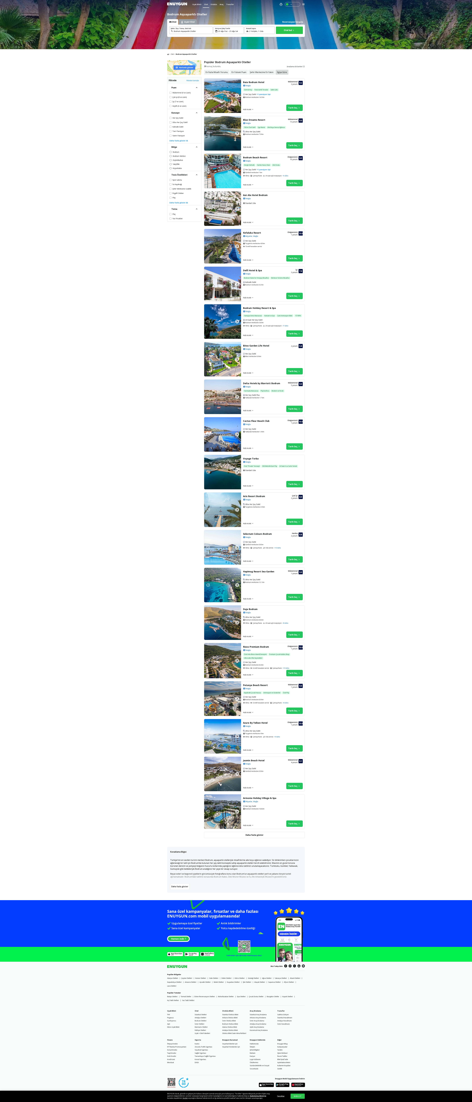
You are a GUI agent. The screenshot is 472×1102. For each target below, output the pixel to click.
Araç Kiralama (255, 1011)
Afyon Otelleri (289, 982)
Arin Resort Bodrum (254, 496)
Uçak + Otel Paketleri (202, 1033)
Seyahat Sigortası (201, 1050)
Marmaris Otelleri (201, 1027)
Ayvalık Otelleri (205, 982)
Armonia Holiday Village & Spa (259, 798)
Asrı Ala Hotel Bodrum (255, 195)
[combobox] (192, 31)
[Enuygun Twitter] (294, 966)
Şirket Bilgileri (255, 1050)
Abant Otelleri (295, 978)
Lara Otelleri (171, 986)
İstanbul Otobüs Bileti (230, 1014)
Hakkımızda (254, 1044)
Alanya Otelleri (172, 978)
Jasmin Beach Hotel (254, 760)
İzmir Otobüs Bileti (229, 1021)
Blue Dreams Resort (254, 119)
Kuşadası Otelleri (233, 982)
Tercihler (281, 1096)
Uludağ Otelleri (253, 978)
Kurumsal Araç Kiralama (259, 1030)
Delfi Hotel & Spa (252, 270)
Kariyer (252, 1056)
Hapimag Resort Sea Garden (258, 571)
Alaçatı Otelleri (259, 982)
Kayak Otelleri (287, 996)
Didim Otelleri (226, 978)
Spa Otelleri (241, 996)
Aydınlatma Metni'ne (258, 1096)
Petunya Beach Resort (255, 685)
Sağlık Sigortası (200, 1053)
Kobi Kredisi (171, 1056)
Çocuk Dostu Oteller (256, 996)
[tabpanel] (236, 31)
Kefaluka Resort (252, 232)
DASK (197, 1062)
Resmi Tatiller (282, 1056)
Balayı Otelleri (172, 996)
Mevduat (170, 1062)
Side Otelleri (213, 978)
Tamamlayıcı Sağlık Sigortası (205, 1056)
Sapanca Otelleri (274, 982)
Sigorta (198, 1040)
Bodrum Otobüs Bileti (230, 1024)
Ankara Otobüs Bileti (229, 1018)
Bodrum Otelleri (200, 1021)
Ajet (168, 1024)
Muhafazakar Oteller (226, 996)
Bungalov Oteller (273, 996)
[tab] (172, 22)
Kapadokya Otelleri (174, 982)
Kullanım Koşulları (283, 1065)
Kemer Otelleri (200, 978)
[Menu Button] (292, 4)
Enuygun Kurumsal (230, 1040)
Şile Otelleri (247, 982)
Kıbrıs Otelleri (240, 978)
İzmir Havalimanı (283, 1024)
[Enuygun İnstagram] (290, 966)
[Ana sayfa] (168, 54)
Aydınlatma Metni (283, 1062)
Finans (170, 1040)
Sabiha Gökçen (283, 1014)
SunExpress (171, 1021)
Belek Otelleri (219, 982)
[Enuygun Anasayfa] (177, 4)
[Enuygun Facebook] (285, 966)
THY (168, 1014)
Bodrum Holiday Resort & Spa (259, 308)
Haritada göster (186, 67)
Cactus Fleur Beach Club (256, 420)
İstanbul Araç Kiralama (258, 1014)
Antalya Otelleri (200, 1018)
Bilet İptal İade (282, 1059)
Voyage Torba (251, 458)
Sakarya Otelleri (281, 978)
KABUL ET (297, 1096)
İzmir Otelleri (199, 1024)
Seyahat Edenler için (229, 1044)
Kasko (197, 1044)
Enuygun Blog (282, 1044)
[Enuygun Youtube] (303, 966)
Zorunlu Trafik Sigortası (203, 1047)
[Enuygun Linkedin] (298, 966)
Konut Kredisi (172, 1050)
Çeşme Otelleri (186, 978)
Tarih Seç (292, 107)
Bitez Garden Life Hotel (256, 345)
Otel (172, 54)
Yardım (279, 1050)
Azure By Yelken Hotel (255, 722)
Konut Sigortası (200, 1059)
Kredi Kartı (171, 1059)
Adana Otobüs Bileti (229, 1027)
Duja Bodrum (250, 609)
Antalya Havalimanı (284, 1021)
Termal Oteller (186, 996)
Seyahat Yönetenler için (231, 1047)
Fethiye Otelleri (200, 1030)
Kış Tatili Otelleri (173, 1000)
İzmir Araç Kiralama (257, 1021)
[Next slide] (237, 96)
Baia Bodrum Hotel (253, 82)
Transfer (281, 1011)
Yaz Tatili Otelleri (188, 1000)
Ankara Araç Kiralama (258, 1018)
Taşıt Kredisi (171, 1053)
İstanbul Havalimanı (284, 1018)
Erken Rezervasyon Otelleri (204, 996)
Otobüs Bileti (227, 1011)
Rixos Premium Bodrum (256, 646)
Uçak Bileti (171, 1011)
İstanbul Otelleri (201, 1014)
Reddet (185, 1098)
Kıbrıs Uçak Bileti (173, 1027)
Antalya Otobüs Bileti (230, 1030)
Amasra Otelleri (190, 982)
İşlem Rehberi (282, 1053)
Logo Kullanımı (255, 1059)
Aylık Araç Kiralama (257, 1027)
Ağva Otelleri (267, 978)
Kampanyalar (282, 1047)
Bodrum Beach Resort (255, 157)
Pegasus (170, 1018)
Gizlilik (279, 1069)
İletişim (252, 1047)
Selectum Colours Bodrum (257, 533)
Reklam (252, 1053)
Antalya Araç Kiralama (258, 1024)
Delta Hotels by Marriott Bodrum (261, 383)
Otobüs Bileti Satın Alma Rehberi (234, 1033)
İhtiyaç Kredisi (172, 1044)
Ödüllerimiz (254, 1062)
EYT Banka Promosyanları (176, 1047)
